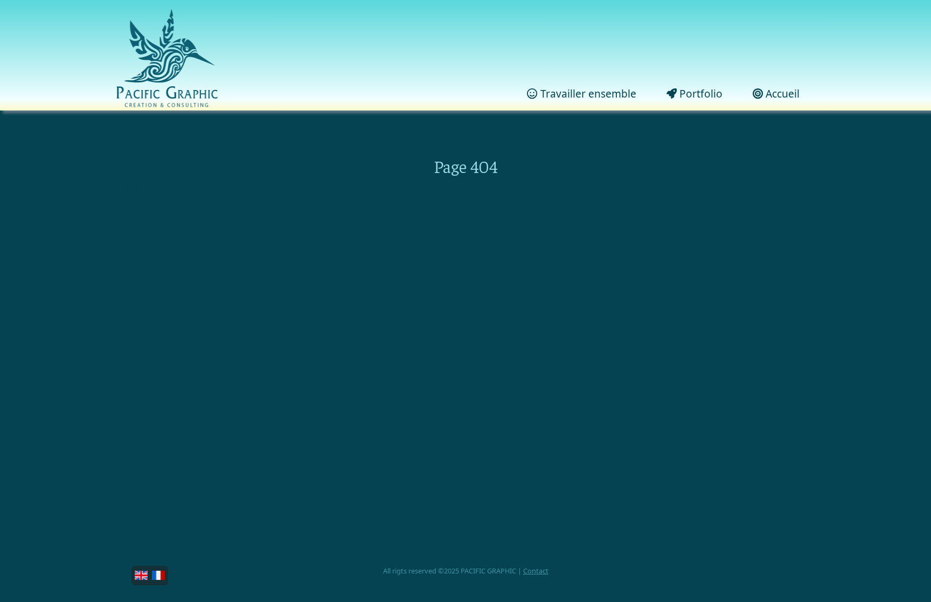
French (158, 575)
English (141, 575)
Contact (535, 571)
